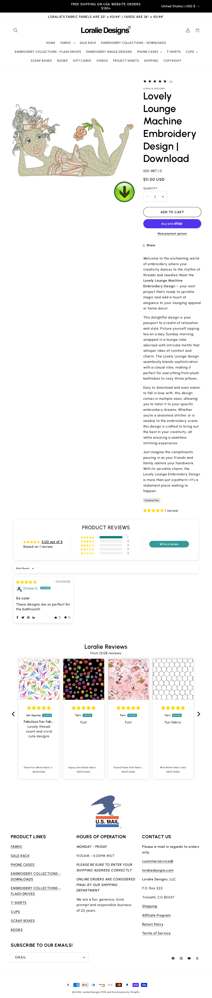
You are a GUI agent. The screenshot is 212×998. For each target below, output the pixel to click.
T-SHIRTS (19, 903)
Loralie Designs (91, 992)
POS (103, 992)
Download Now (152, 500)
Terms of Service (156, 933)
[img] (26, 582)
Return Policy (152, 924)
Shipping (149, 906)
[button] (15, 30)
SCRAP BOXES (23, 921)
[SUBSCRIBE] (83, 957)
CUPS (15, 912)
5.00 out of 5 (52, 542)
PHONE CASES (23, 865)
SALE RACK (20, 856)
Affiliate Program (156, 915)
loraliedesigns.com (157, 870)
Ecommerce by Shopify (126, 992)
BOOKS (17, 930)
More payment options (172, 233)
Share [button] (151, 245)
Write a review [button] (169, 544)
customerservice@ (157, 861)
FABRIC (17, 847)
